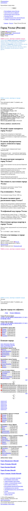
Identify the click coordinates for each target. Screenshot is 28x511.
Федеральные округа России (12, 14)
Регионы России (8, 16)
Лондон (4, 362)
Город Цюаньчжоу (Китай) (10, 461)
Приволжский (16, 33)
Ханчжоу (4, 420)
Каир (3, 427)
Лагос (3, 429)
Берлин (4, 365)
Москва (4, 349)
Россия (9, 31)
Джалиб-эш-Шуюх (7, 376)
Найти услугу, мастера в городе (10, 98)
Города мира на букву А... (11, 484)
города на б (4, 401)
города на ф (4, 405)
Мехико (4, 437)
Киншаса (4, 426)
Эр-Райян (4, 373)
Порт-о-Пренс (6, 378)
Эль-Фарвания (6, 371)
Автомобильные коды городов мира (14, 489)
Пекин (4, 332)
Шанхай (4, 330)
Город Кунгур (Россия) (7, 346)
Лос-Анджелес (6, 440)
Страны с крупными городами (12, 19)
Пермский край (9, 34)
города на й (4, 402)
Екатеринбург (5, 354)
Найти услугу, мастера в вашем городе (13, 297)
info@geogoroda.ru (5, 500)
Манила (4, 375)
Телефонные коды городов (11, 488)
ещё (26, 337)
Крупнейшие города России (11, 11)
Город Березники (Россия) (7, 344)
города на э (4, 409)
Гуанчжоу (4, 335)
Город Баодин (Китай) (8, 467)
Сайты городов (8, 494)
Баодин (4, 416)
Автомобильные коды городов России (14, 17)
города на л (4, 404)
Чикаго (4, 442)
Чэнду (3, 334)
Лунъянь (4, 418)
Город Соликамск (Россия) (8, 345)
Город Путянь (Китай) (8, 470)
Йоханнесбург (6, 432)
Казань (4, 356)
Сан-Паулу (5, 448)
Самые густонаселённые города (12, 483)
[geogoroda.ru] (4, 1)
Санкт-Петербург (6, 351)
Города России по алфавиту (11, 12)
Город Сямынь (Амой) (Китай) (11, 473)
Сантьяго (4, 454)
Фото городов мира (9, 492)
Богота (4, 451)
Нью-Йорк (5, 438)
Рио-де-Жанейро (6, 453)
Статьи (6, 491)
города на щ (4, 408)
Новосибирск (5, 353)
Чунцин (4, 329)
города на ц (4, 406)
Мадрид (4, 367)
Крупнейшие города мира (11, 479)
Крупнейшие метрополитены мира (13, 486)
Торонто (4, 443)
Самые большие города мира (12, 481)
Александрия (5, 431)
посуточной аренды (21, 227)
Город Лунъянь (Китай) (8, 464)
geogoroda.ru (4, 2)
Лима (3, 450)
